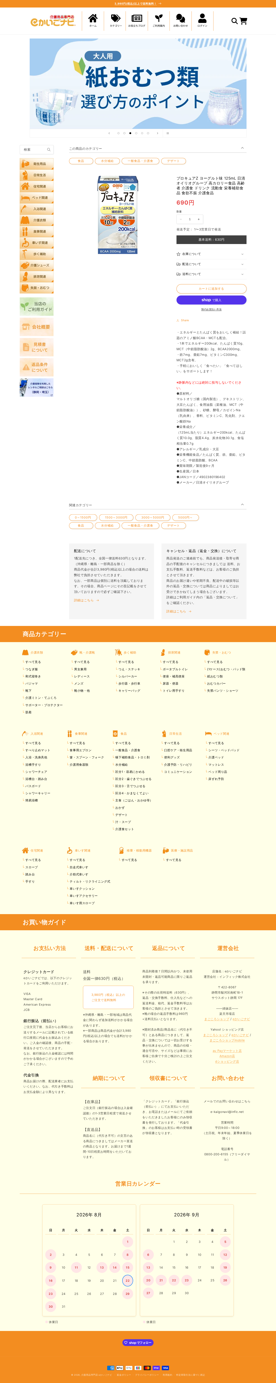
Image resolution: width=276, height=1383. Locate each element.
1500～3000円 (116, 517)
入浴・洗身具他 (35, 757)
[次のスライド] (157, 133)
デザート (173, 161)
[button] (115, 21)
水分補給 (107, 161)
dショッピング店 (227, 1061)
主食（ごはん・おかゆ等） (133, 800)
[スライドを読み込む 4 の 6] (136, 133)
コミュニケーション (177, 772)
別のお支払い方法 (211, 309)
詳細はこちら (84, 600)
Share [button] (185, 320)
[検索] (49, 149)
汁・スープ (122, 822)
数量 (179, 211)
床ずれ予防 (215, 779)
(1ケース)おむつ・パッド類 (225, 669)
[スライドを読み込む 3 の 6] (130, 133)
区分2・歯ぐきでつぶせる (133, 779)
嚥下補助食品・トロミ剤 (132, 757)
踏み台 (29, 874)
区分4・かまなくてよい (131, 793)
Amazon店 (227, 1056)
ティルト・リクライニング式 (89, 881)
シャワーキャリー (37, 793)
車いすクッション (82, 888)
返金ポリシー (124, 1375)
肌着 (28, 712)
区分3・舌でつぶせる (130, 786)
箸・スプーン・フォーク (86, 757)
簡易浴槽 (31, 800)
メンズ (78, 683)
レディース (81, 676)
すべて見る (33, 662)
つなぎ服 (31, 669)
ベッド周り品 (217, 772)
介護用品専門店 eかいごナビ (96, 1375)
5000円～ (185, 517)
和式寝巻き (32, 676)
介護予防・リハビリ (177, 764)
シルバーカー (127, 676)
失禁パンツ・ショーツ (222, 690)
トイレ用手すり (173, 690)
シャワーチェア (35, 772)
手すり (29, 881)
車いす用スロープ (82, 903)
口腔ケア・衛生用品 (177, 750)
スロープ (31, 867)
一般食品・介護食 (140, 161)
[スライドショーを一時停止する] (167, 133)
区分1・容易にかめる (129, 772)
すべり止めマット (37, 750)
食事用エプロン (80, 750)
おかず (119, 807)
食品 (81, 161)
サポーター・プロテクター (43, 705)
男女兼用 (80, 669)
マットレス (215, 764)
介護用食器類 (78, 764)
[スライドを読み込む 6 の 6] (148, 133)
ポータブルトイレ (175, 669)
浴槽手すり (32, 764)
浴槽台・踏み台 (35, 779)
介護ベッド (215, 757)
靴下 (28, 690)
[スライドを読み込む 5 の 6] (142, 133)
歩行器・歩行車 (128, 683)
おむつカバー (216, 683)
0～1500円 (83, 517)
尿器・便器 (170, 683)
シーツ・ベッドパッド (223, 750)
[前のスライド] (109, 133)
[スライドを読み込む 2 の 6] (124, 133)
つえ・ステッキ (128, 669)
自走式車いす (78, 867)
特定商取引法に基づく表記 (190, 1375)
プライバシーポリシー (147, 1375)
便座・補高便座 (173, 676)
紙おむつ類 (214, 676)
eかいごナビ (241, 1019)
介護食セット (124, 829)
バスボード (32, 786)
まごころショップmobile (227, 1040)
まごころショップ (216, 1019)
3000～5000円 (152, 517)
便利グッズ (171, 757)
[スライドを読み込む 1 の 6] (118, 133)
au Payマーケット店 (227, 1051)
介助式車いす (78, 874)
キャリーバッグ (128, 690)
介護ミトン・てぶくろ (40, 698)
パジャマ (31, 683)
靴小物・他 (81, 690)
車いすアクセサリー (83, 896)
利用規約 (167, 1375)
